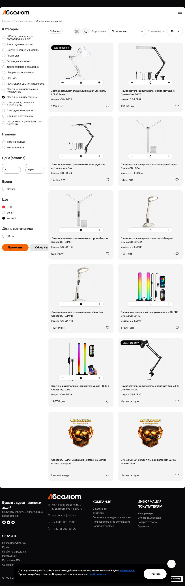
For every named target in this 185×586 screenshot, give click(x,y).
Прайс (6, 547)
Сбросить (41, 247)
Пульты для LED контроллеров (25, 83)
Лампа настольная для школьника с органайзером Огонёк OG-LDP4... (149, 166)
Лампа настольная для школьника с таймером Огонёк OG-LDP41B (77, 314)
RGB (9, 207)
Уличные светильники (20, 116)
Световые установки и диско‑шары (20, 103)
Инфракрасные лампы (20, 72)
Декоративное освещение (22, 66)
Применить (15, 247)
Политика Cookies (103, 526)
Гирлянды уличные (18, 61)
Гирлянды (13, 55)
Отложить (108, 106)
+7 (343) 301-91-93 (63, 522)
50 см (10, 236)
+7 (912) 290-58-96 (64, 528)
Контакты (98, 512)
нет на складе (15, 147)
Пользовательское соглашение (111, 521)
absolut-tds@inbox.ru (64, 515)
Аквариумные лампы (20, 44)
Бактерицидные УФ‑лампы (23, 49)
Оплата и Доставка (149, 517)
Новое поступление (14, 542)
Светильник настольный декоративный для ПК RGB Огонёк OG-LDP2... (80, 387)
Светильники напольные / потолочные (22, 90)
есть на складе (16, 142)
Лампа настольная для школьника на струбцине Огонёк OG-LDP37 (148, 92)
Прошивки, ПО (11, 560)
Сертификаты (10, 564)
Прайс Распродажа (14, 551)
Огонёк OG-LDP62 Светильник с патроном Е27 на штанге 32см (148, 461)
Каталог (6, 21)
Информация (145, 513)
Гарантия (143, 526)
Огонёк (11, 189)
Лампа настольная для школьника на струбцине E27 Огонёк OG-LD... (150, 387)
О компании (99, 508)
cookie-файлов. (97, 574)
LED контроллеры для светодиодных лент (20, 37)
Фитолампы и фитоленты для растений (24, 122)
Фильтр (56, 31)
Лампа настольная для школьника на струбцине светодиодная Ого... (78, 166)
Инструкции (9, 555)
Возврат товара (147, 522)
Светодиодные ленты (20, 110)
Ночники (12, 77)
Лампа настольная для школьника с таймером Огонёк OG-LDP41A (147, 240)
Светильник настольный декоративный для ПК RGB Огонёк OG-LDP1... (149, 314)
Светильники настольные (22, 97)
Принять (155, 574)
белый (10, 212)
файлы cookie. (127, 570)
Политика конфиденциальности (111, 517)
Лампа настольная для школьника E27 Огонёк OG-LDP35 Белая (79, 92)
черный (11, 218)
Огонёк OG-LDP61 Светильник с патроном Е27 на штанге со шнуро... (78, 461)
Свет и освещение (23, 21)
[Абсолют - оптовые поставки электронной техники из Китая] (15, 12)
